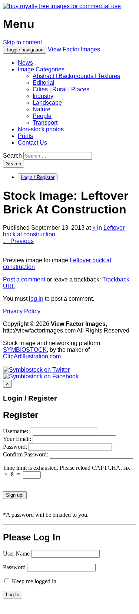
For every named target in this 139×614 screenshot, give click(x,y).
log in (36, 299)
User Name (16, 553)
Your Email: (18, 439)
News (25, 63)
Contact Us (32, 142)
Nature (41, 109)
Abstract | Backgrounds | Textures (76, 76)
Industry (43, 96)
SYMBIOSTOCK (25, 350)
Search (12, 155)
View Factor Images (74, 49)
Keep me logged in (33, 581)
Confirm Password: (26, 454)
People (42, 116)
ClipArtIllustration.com (32, 356)
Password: (16, 446)
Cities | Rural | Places (61, 89)
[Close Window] (3, 607)
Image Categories (41, 69)
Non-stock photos (41, 129)
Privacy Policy (21, 311)
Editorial (43, 83)
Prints (25, 136)
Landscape (47, 102)
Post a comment (24, 279)
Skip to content (22, 42)
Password (14, 567)
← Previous (18, 241)
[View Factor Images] (62, 6)
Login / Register (37, 177)
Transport (45, 122)
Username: (16, 431)
